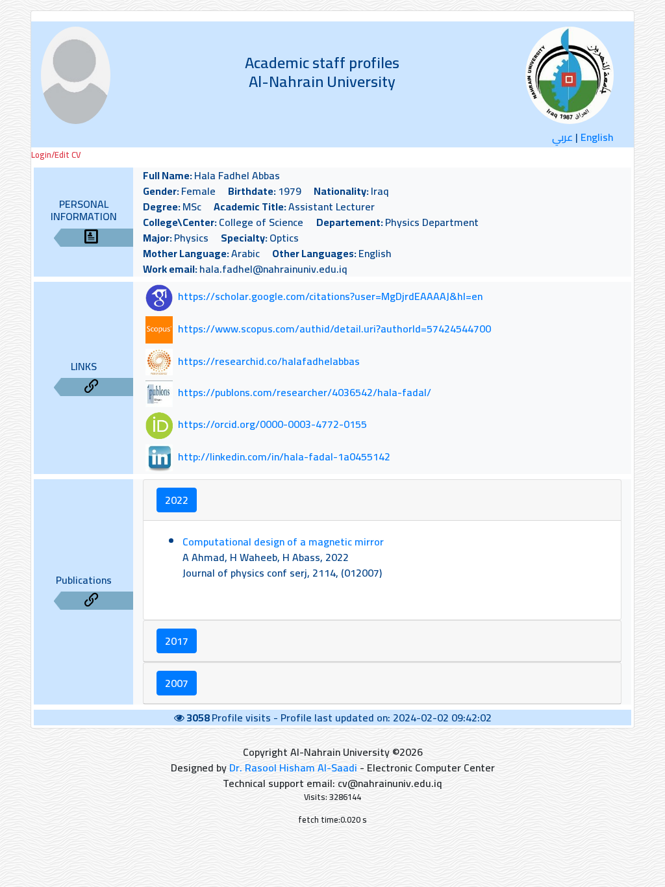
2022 (176, 500)
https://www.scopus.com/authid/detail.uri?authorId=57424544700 (334, 328)
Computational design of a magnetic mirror (283, 541)
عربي (562, 137)
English (597, 137)
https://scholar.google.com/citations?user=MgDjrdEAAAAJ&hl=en (330, 296)
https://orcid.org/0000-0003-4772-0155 (272, 424)
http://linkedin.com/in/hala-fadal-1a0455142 (284, 456)
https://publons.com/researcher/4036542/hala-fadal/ (304, 393)
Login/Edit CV (56, 155)
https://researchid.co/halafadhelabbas (269, 361)
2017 (176, 641)
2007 (176, 683)
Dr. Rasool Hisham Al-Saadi (293, 767)
